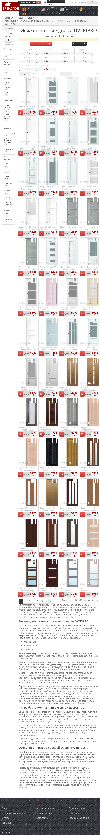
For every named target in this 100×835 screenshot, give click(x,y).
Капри (27, 65)
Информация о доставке (15, 813)
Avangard (46, 49)
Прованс (9, 220)
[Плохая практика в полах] (38, 2)
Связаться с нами (44, 808)
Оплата (6, 817)
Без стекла (6, 178)
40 (6, 71)
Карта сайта (41, 817)
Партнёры (74, 813)
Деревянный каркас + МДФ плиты (8, 108)
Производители (77, 808)
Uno (65, 57)
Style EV (46, 57)
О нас (5, 808)
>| (51, 601)
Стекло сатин (7, 198)
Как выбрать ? (78, 44)
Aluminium (27, 49)
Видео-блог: (24, 2)
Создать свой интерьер (40, 44)
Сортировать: (25, 74)
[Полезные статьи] (34, 2)
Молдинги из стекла (7, 192)
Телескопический (8, 150)
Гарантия (7, 822)
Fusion (65, 49)
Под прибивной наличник (8, 141)
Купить (26, 113)
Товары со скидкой (79, 817)
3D (20, 113)
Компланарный (8, 134)
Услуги (87, 8)
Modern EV (83, 49)
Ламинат (31, 8)
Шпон (7, 88)
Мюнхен (46, 65)
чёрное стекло (8, 203)
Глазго (83, 57)
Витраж (8, 184)
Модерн (8, 215)
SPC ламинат (67, 8)
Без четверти (7, 165)
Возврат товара (43, 813)
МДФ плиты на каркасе (7, 117)
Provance (27, 57)
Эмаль (8, 93)
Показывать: (65, 74)
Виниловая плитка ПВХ (49, 8)
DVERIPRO (7, 55)
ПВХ (7, 83)
